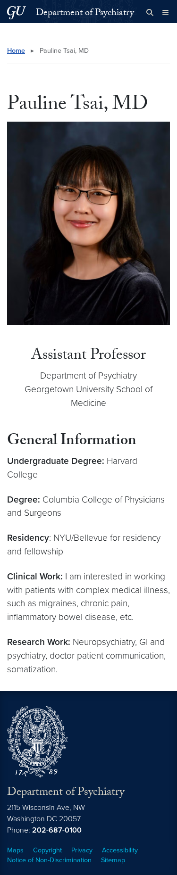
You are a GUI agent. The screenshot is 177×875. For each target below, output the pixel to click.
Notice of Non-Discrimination (49, 860)
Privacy (82, 850)
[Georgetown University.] (16, 12)
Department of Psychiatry (85, 13)
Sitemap (113, 860)
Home (16, 51)
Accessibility (120, 850)
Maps (15, 850)
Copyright (47, 850)
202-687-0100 (57, 830)
